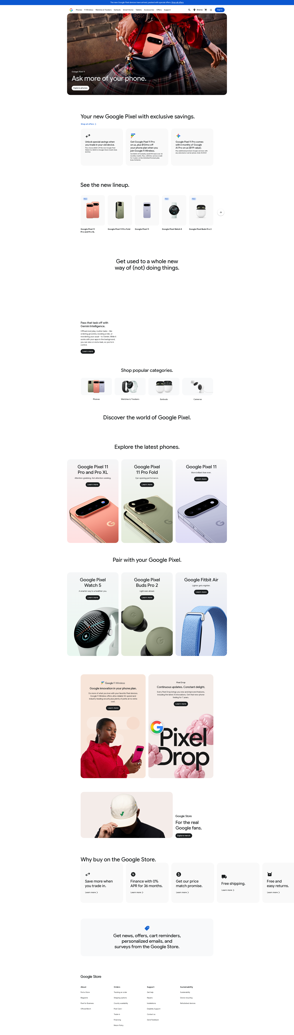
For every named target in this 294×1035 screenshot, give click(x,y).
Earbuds (117, 10)
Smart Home (128, 10)
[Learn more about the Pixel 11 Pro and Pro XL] (93, 219)
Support (167, 10)
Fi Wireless (88, 10)
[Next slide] (220, 212)
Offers (159, 10)
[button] (189, 9)
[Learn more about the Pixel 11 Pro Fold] (120, 219)
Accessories (149, 10)
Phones (79, 10)
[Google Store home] (71, 10)
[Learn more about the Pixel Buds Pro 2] (201, 219)
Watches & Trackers (104, 10)
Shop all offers (177, 2)
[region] (147, 219)
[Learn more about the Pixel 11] (147, 219)
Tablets (139, 10)
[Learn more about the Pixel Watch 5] (174, 219)
